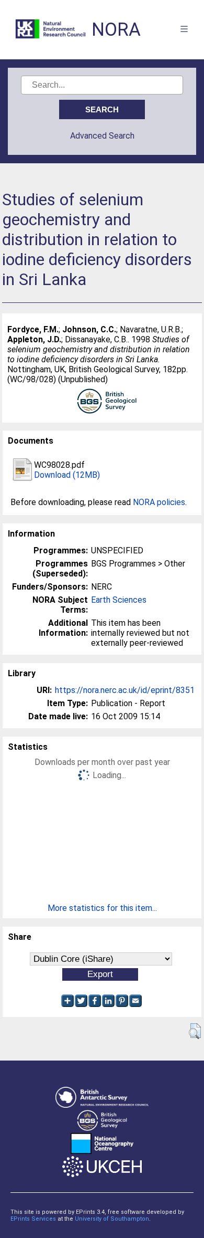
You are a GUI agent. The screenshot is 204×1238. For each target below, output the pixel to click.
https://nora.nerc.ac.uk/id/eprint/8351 (125, 690)
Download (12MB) (67, 475)
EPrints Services (33, 1218)
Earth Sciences (118, 600)
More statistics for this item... (102, 908)
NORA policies (159, 502)
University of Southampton (112, 1218)
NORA (116, 29)
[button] (195, 1031)
